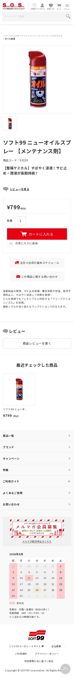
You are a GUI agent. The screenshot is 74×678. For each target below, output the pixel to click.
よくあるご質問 (12, 493)
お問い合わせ (11, 504)
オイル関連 (10, 38)
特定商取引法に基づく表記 (38, 661)
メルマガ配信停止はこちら (36, 541)
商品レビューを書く (37, 343)
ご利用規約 (21, 653)
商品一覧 (8, 436)
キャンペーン (11, 458)
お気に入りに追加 (26, 243)
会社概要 (56, 646)
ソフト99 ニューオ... (15, 409)
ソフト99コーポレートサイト (25, 646)
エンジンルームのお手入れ (50, 35)
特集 (6, 470)
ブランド (8, 447)
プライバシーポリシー (47, 653)
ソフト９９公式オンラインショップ (19, 35)
